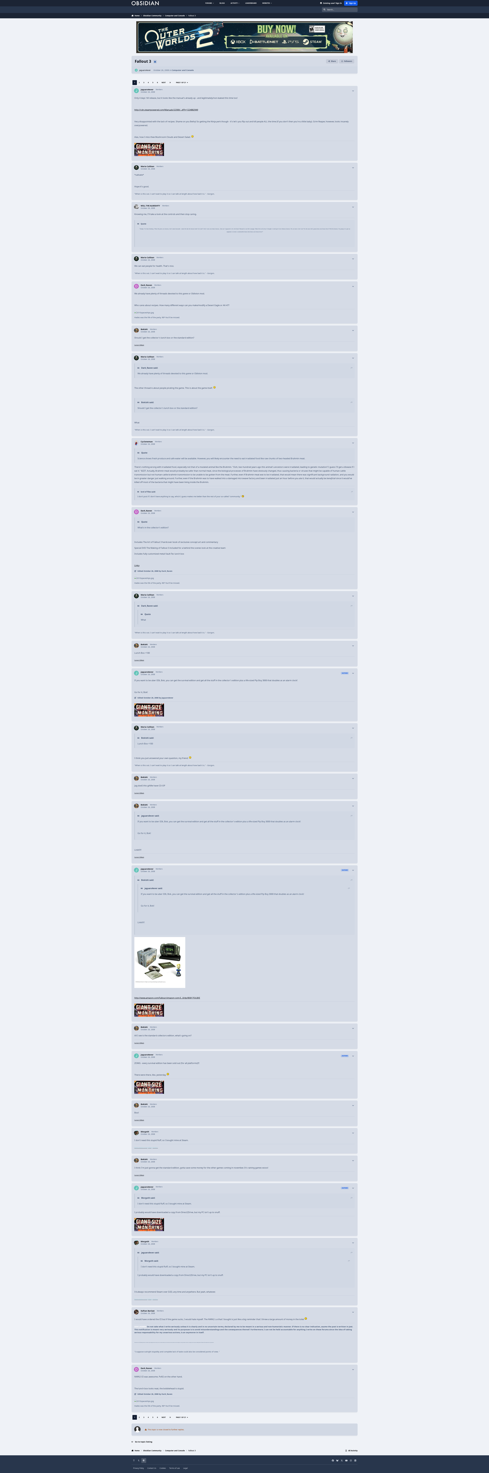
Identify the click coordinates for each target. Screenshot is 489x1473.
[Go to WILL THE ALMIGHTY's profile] (136, 206)
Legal (185, 1468)
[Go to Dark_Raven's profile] (136, 286)
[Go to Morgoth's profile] (136, 1132)
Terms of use (174, 1468)
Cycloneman (147, 441)
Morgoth (145, 1131)
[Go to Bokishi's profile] (136, 330)
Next (164, 82)
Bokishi (144, 329)
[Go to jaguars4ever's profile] (136, 70)
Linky (136, 565)
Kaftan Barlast (148, 1311)
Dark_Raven (146, 285)
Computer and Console (183, 70)
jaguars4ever (145, 70)
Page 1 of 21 (181, 82)
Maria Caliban (147, 166)
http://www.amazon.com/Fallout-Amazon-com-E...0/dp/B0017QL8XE (167, 997)
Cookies (163, 1468)
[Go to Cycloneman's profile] (136, 442)
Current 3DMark (139, 345)
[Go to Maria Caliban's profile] (136, 167)
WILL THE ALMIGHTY (150, 205)
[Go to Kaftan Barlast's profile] (136, 1312)
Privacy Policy (138, 1468)
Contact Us (151, 1468)
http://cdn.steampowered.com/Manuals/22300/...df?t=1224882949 (166, 109)
